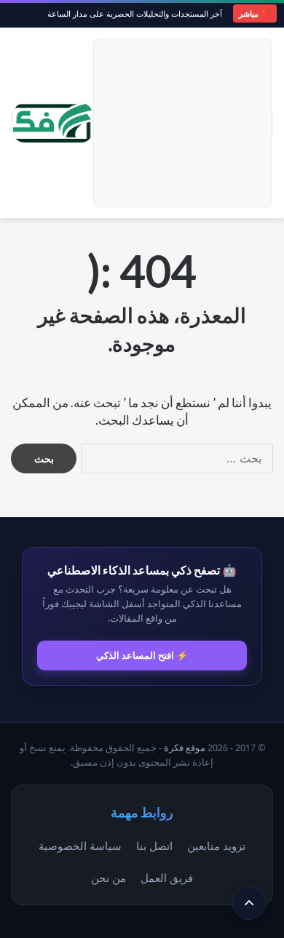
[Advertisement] (182, 123)
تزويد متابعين (216, 845)
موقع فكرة (184, 748)
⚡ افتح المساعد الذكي (142, 655)
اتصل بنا (154, 845)
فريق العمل (167, 877)
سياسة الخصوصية (80, 845)
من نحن (108, 877)
